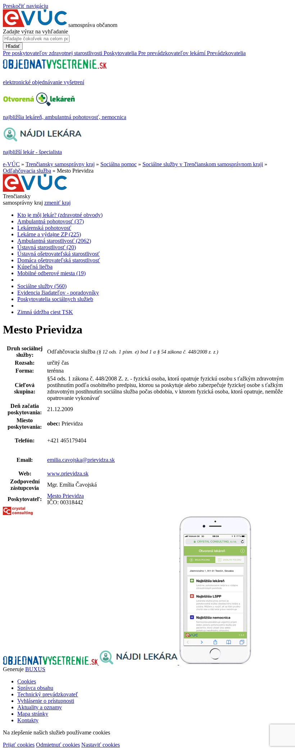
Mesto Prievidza (65, 496)
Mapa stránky (32, 714)
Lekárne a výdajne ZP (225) (49, 234)
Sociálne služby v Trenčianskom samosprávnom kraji (202, 164)
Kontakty (27, 720)
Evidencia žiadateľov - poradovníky (58, 293)
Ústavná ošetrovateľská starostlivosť (58, 254)
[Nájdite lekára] (139, 663)
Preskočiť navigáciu (25, 6)
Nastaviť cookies (100, 745)
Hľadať (13, 46)
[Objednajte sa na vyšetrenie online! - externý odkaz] (51, 663)
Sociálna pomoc (118, 164)
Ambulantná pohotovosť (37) (50, 221)
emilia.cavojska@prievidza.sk (81, 460)
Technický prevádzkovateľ (47, 694)
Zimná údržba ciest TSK (45, 312)
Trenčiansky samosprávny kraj (60, 164)
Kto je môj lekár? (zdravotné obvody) (60, 215)
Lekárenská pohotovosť (44, 228)
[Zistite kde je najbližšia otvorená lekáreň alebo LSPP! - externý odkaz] (215, 663)
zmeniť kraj (57, 203)
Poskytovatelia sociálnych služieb (55, 299)
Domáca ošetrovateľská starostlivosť (58, 260)
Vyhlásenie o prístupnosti (45, 701)
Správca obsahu (35, 688)
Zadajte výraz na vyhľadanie (35, 31)
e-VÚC (11, 164)
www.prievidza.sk (67, 473)
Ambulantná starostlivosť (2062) (54, 241)
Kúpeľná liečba (35, 267)
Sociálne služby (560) (42, 286)
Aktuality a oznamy (39, 707)
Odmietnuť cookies (58, 745)
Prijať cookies (19, 745)
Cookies (26, 681)
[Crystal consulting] (18, 513)
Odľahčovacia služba (27, 171)
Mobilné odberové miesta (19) (51, 273)
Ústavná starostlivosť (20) (46, 247)
